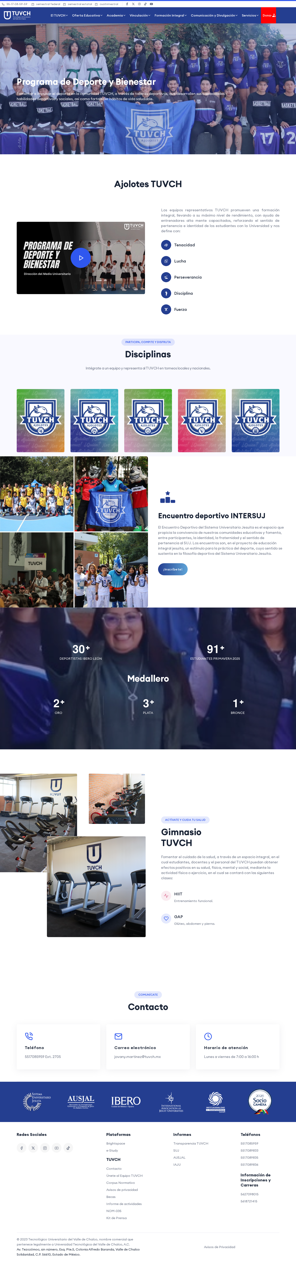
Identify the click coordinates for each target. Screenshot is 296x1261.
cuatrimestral (109, 4)
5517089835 (249, 1157)
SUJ (176, 1150)
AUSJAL (179, 1157)
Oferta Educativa (86, 15)
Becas (111, 1197)
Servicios (249, 15)
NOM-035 (113, 1211)
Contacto (114, 1169)
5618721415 (249, 1201)
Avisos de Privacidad (219, 1247)
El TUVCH (58, 15)
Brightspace (115, 1143)
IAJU (177, 1164)
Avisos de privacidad (122, 1190)
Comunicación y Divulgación (213, 15)
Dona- (267, 15)
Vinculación (139, 15)
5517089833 (249, 1150)
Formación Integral (169, 15)
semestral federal (48, 4)
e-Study (112, 1150)
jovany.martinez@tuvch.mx (137, 1056)
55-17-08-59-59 (17, 4)
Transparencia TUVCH (190, 1143)
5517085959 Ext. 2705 (43, 1056)
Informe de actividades (124, 1204)
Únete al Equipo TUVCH (124, 1176)
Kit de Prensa (116, 1218)
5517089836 (249, 1164)
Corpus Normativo (120, 1183)
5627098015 (250, 1194)
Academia (115, 15)
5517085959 (249, 1143)
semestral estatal (80, 4)
